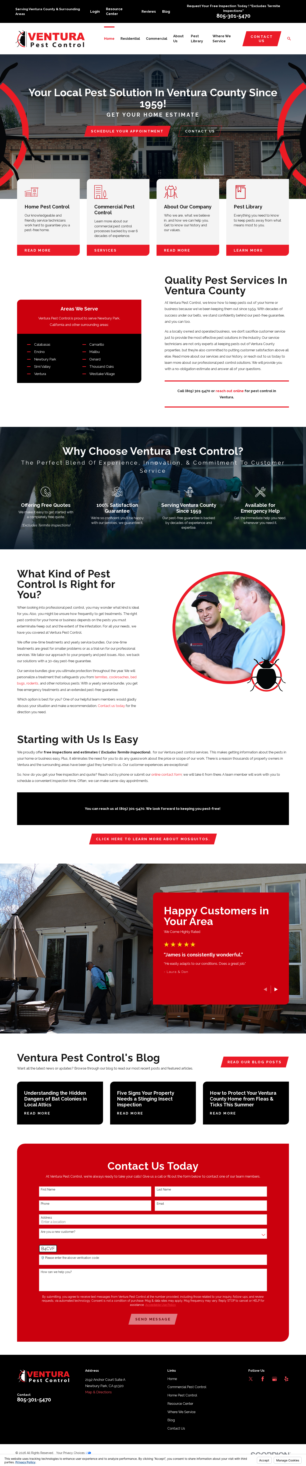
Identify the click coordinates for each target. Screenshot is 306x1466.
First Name (48, 1189)
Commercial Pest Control (186, 1387)
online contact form (166, 774)
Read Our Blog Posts (255, 1062)
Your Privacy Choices (71, 1453)
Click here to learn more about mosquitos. (153, 839)
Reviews (149, 11)
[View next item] (276, 989)
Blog (166, 11)
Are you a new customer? (58, 1231)
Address (46, 1217)
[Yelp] (286, 1378)
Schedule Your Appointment (127, 131)
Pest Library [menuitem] (197, 38)
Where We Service (181, 1412)
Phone (45, 1203)
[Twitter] (250, 1378)
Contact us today (111, 706)
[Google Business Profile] (274, 1378)
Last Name (164, 1189)
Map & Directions (98, 1392)
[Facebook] (262, 1378)
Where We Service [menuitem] (222, 38)
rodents (32, 683)
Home (172, 1379)
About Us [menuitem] (178, 38)
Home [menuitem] (109, 38)
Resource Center (180, 1403)
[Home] (50, 38)
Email (160, 1203)
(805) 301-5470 (197, 391)
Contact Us (262, 39)
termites (101, 677)
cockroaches (119, 677)
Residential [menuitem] (130, 38)
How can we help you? (56, 1272)
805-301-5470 (233, 16)
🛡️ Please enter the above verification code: (70, 1257)
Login (95, 11)
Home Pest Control (182, 1395)
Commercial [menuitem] (156, 38)
